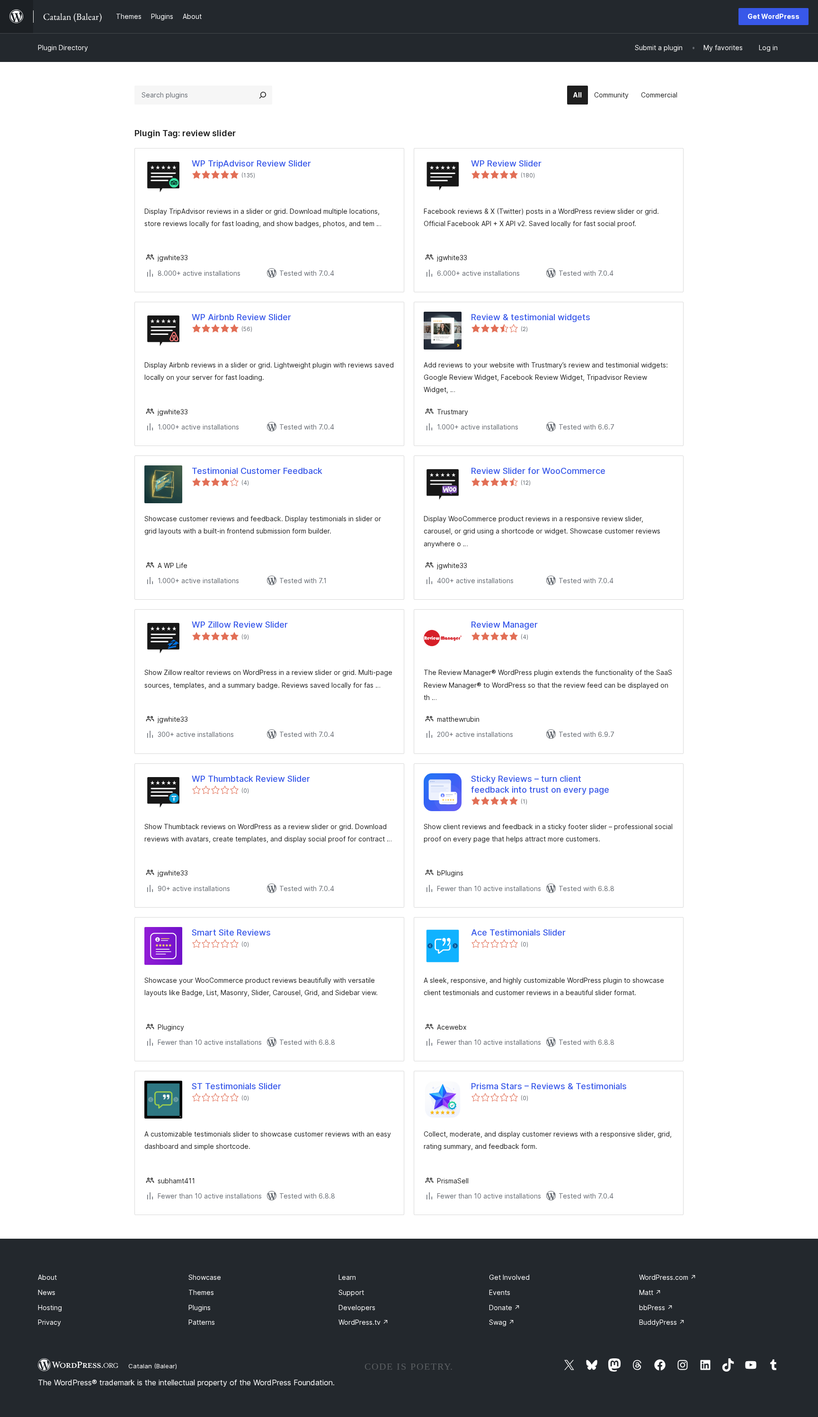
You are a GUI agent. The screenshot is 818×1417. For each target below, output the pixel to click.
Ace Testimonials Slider (518, 932)
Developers (356, 1307)
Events (499, 1292)
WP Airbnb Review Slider (241, 317)
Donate (504, 1307)
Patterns (201, 1322)
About (47, 1277)
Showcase (204, 1277)
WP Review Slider (506, 163)
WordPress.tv (363, 1322)
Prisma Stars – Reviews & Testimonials (549, 1086)
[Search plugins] (262, 95)
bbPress (656, 1307)
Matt (650, 1292)
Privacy (49, 1322)
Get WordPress (773, 16)
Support (351, 1292)
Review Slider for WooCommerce (538, 471)
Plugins (199, 1307)
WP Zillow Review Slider (240, 625)
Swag (502, 1322)
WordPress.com (667, 1277)
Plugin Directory (63, 48)
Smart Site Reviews (231, 932)
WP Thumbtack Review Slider (251, 779)
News (46, 1292)
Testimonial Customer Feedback (257, 471)
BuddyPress (662, 1322)
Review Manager (504, 625)
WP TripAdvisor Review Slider (251, 163)
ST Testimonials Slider (236, 1086)
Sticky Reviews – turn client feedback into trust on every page (540, 784)
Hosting (50, 1307)
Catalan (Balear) (152, 1366)
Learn (347, 1277)
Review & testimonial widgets (530, 317)
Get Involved (509, 1277)
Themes (201, 1292)
